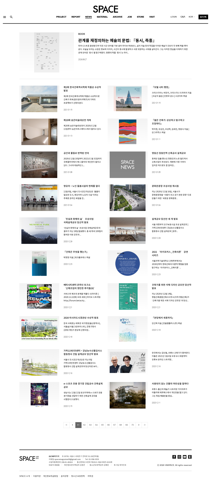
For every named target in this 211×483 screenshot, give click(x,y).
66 (108, 425)
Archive (117, 17)
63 (90, 425)
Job (129, 17)
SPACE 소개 (24, 476)
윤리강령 (64, 476)
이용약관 (37, 476)
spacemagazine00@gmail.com (67, 459)
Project (61, 17)
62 (84, 425)
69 (126, 425)
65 (102, 425)
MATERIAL (102, 17)
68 (120, 425)
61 (78, 425)
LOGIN (174, 17)
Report (75, 17)
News (88, 17)
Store (140, 17)
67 (114, 425)
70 (132, 425)
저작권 (90, 476)
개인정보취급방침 (50, 476)
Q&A (182, 17)
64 (96, 425)
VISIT (152, 17)
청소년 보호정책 (78, 476)
